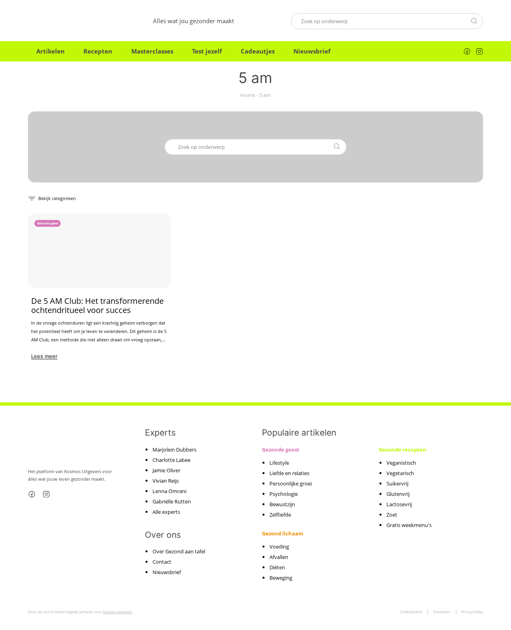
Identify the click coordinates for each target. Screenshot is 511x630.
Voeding (279, 546)
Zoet (391, 514)
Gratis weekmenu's (409, 525)
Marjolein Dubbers (174, 449)
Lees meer (44, 356)
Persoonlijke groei (290, 483)
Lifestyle (279, 462)
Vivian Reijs (166, 480)
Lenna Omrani (169, 491)
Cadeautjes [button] (258, 51)
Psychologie (283, 493)
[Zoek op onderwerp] (474, 21)
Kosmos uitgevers (117, 611)
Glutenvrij (398, 493)
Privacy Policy (472, 611)
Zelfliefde (280, 514)
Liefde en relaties (289, 473)
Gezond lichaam (282, 533)
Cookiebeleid (411, 611)
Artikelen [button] (50, 51)
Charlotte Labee (171, 460)
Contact (162, 561)
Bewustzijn (282, 504)
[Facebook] (467, 51)
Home (247, 95)
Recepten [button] (97, 51)
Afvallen (278, 557)
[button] (52, 198)
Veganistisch (401, 462)
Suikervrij (397, 483)
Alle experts (166, 511)
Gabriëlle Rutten (172, 501)
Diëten (277, 567)
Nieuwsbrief (312, 51)
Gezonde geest (280, 449)
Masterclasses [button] (152, 51)
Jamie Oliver (166, 470)
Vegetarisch (400, 473)
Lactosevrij (399, 504)
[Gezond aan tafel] (62, 21)
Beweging (280, 577)
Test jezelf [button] (207, 51)
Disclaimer (441, 611)
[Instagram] (479, 51)
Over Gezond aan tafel (179, 551)
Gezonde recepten (402, 449)
